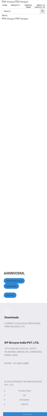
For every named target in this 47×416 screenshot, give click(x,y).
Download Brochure (14, 281)
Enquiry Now (11, 286)
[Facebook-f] (7, 373)
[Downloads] (7, 311)
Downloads (11, 317)
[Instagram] (14, 373)
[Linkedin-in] (21, 373)
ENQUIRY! (10, 295)
